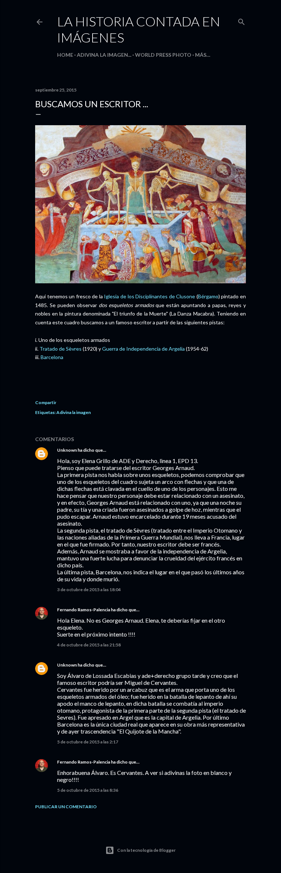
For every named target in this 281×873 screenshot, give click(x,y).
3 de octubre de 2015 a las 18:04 (89, 589)
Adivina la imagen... (104, 55)
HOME (65, 55)
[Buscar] (241, 20)
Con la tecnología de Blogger (146, 850)
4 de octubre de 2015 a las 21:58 (89, 645)
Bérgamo (208, 296)
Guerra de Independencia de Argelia (143, 349)
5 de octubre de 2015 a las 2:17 (87, 742)
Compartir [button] (45, 402)
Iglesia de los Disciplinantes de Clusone (149, 296)
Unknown (67, 450)
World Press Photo (163, 55)
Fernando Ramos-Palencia (83, 609)
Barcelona (52, 357)
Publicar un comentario (66, 806)
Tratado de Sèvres (61, 349)
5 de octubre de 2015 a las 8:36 (87, 790)
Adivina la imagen (73, 412)
